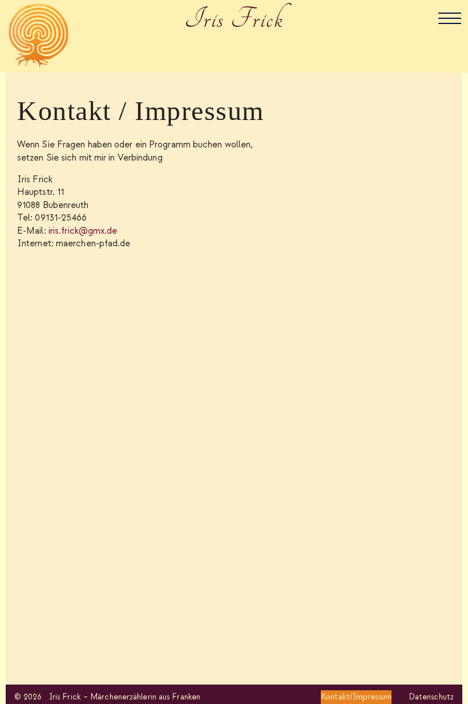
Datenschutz (431, 697)
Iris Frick (234, 19)
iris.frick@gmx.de (83, 231)
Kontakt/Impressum (356, 697)
